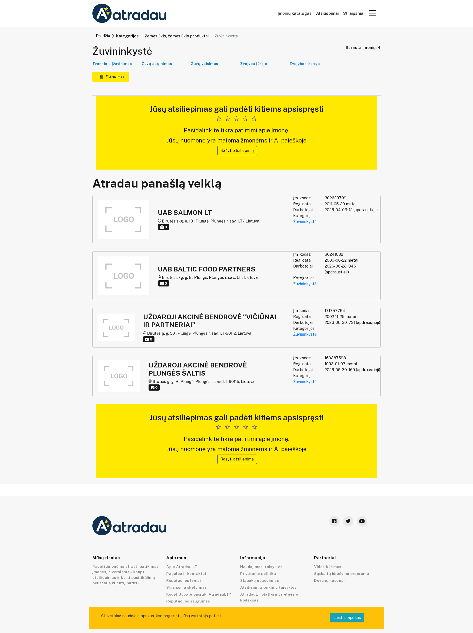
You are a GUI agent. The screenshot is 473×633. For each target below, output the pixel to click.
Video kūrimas (327, 567)
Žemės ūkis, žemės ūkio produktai (177, 36)
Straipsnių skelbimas (186, 587)
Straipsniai (353, 13)
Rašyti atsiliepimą (237, 150)
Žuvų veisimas (204, 64)
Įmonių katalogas (295, 13)
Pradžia (103, 35)
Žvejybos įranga (304, 64)
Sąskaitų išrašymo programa (341, 573)
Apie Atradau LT (181, 567)
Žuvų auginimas (157, 64)
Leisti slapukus (347, 617)
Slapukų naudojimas (259, 580)
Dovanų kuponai (329, 580)
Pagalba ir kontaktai (186, 573)
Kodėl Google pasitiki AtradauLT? (198, 594)
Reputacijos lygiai (183, 580)
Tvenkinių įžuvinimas (112, 64)
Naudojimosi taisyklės (261, 567)
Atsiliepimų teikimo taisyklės (268, 587)
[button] (372, 13)
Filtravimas (114, 77)
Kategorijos (127, 36)
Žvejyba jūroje (253, 64)
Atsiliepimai (327, 13)
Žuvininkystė (305, 221)
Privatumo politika (258, 573)
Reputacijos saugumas (188, 601)
